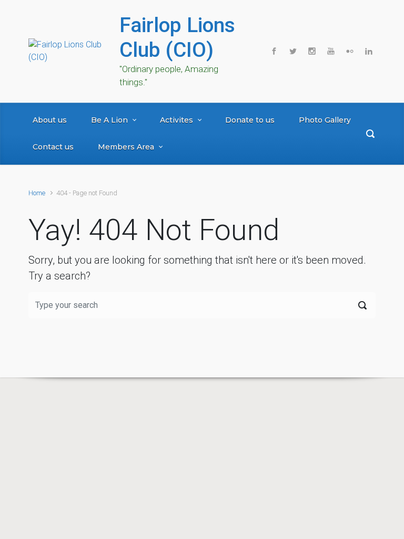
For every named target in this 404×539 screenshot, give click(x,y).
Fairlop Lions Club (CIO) (177, 37)
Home (36, 193)
